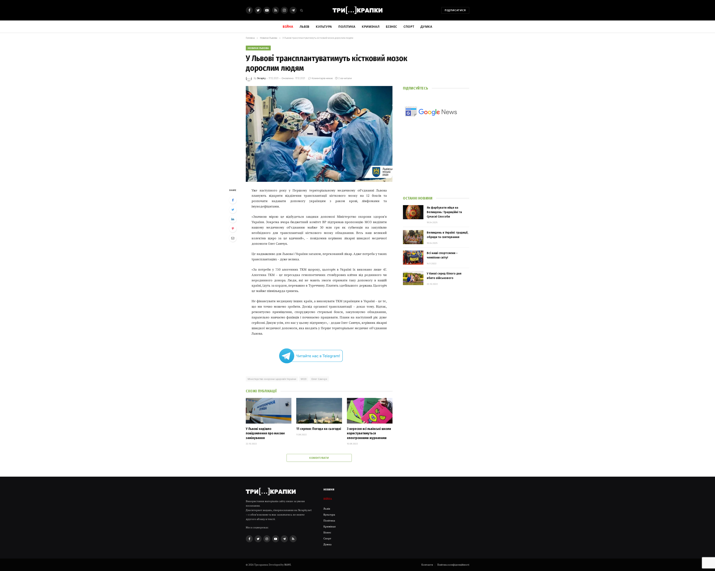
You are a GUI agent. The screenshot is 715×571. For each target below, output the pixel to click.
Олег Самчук (319, 378)
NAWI (287, 564)
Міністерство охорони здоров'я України (272, 378)
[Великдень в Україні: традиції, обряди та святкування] (413, 237)
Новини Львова (258, 48)
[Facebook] (232, 200)
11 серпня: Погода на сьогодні (318, 429)
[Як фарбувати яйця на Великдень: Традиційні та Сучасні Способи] (413, 212)
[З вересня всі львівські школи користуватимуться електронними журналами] (370, 411)
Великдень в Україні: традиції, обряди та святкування (447, 235)
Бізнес (391, 26)
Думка (426, 26)
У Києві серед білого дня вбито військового (444, 276)
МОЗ (303, 378)
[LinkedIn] (232, 219)
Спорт (408, 26)
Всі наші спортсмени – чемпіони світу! (442, 255)
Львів (304, 26)
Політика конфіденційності (453, 564)
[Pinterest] (232, 228)
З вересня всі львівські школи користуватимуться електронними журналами (369, 433)
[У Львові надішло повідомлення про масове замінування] (268, 411)
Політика (346, 26)
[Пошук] (301, 10)
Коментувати (319, 457)
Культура (324, 26)
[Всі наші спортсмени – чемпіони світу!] (413, 258)
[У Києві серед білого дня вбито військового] (413, 278)
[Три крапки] (357, 10)
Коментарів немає (322, 78)
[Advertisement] (436, 162)
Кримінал (370, 26)
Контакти (427, 564)
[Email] (232, 238)
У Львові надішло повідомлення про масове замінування (265, 433)
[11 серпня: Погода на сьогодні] (319, 411)
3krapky (261, 78)
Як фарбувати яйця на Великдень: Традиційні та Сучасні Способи (444, 212)
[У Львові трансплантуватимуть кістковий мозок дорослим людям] (319, 134)
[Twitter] (232, 209)
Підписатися (455, 10)
